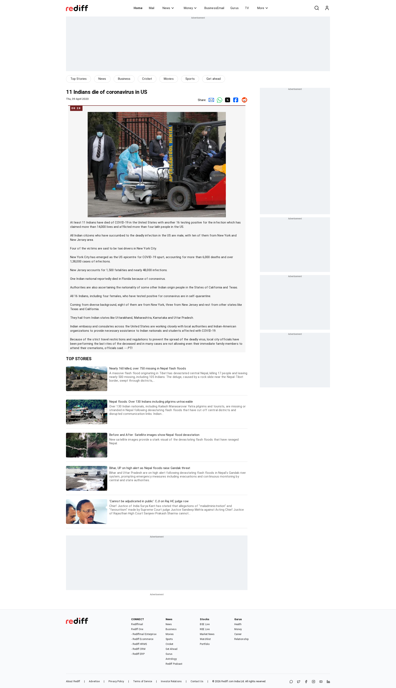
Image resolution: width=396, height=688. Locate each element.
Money (188, 8)
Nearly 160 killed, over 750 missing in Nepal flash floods (178, 374)
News (166, 8)
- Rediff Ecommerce (142, 639)
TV (247, 8)
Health (238, 624)
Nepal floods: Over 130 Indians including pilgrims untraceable (177, 408)
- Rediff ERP (137, 654)
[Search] (317, 8)
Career (238, 634)
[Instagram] (313, 682)
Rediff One (137, 629)
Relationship (241, 639)
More (260, 8)
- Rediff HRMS (139, 644)
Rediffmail (137, 624)
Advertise (94, 681)
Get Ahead (171, 649)
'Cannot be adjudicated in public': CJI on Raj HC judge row (176, 507)
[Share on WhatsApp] (291, 682)
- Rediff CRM (138, 649)
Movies (169, 79)
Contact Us (197, 681)
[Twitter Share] (227, 100)
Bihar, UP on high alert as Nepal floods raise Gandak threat (177, 474)
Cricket (147, 79)
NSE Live (205, 629)
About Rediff (73, 681)
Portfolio (205, 644)
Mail (151, 8)
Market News (207, 634)
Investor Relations (171, 681)
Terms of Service (142, 681)
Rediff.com (227, 681)
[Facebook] (306, 682)
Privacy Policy (116, 681)
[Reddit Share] (243, 100)
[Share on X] (298, 682)
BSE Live (205, 624)
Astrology (171, 658)
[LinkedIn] (328, 682)
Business (124, 79)
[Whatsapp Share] (218, 100)
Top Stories (78, 79)
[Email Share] (210, 100)
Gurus (234, 8)
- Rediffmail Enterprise (143, 634)
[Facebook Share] (235, 100)
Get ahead (213, 79)
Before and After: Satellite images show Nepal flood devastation (174, 439)
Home (138, 8)
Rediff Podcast (174, 663)
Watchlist (205, 639)
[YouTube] (321, 682)
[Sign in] (327, 8)
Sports (190, 79)
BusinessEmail (214, 8)
